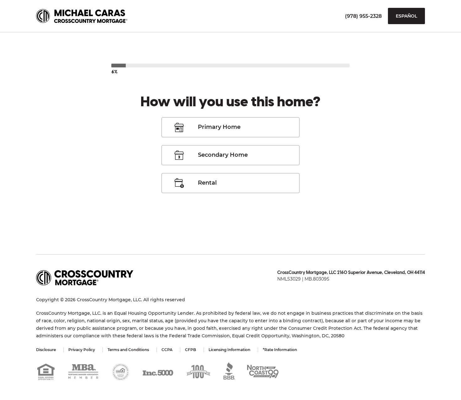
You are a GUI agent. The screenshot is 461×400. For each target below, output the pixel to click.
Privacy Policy (81, 349)
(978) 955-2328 (363, 16)
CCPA (167, 349)
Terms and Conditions (128, 349)
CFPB (190, 349)
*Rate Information (280, 349)
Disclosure (46, 349)
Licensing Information (229, 349)
